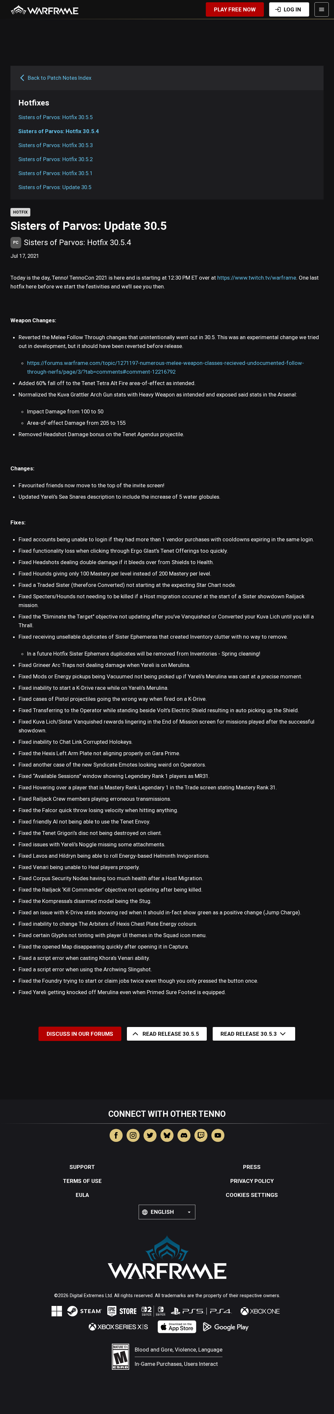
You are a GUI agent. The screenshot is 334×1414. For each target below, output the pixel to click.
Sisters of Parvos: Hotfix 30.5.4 (58, 131)
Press (252, 1167)
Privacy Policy (252, 1181)
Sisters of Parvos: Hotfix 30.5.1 (55, 173)
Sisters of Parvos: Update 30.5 (54, 187)
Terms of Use (82, 1181)
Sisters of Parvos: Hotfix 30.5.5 (55, 117)
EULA (82, 1195)
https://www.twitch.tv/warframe (256, 277)
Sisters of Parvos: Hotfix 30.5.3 (55, 145)
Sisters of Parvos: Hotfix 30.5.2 (55, 159)
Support (82, 1167)
